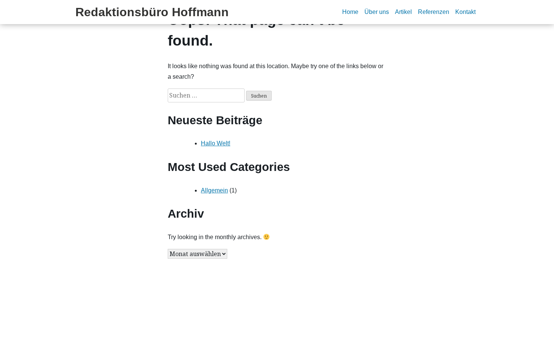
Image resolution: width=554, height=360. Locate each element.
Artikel (403, 12)
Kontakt (465, 12)
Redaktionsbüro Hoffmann (152, 12)
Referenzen (433, 12)
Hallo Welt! (215, 143)
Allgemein (214, 190)
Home (350, 12)
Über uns (376, 12)
